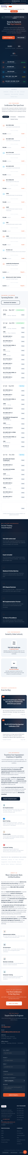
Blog (23, 9)
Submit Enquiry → (14, 1095)
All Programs (5, 116)
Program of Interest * (9, 1077)
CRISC (2, 1137)
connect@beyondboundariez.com (19, 3)
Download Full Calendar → (10, 302)
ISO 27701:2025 (20, 1113)
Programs (5, 9)
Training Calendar (11, 9)
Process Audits (4, 1142)
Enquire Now (14, 11)
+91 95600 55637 (7, 3)
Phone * (5, 1057)
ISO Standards (13, 116)
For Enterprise (17, 9)
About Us (19, 1131)
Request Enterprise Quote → (10, 798)
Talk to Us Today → (14, 1003)
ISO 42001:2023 (20, 1110)
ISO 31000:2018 (20, 1117)
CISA (2, 1135)
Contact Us (19, 1143)
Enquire (23, 272)
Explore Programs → (8, 37)
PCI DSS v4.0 (19, 1119)
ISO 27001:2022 (20, 1108)
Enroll (24, 133)
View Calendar (20, 37)
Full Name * (6, 1050)
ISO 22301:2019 (20, 1115)
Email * (5, 1064)
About (21, 9)
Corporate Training (14, 119)
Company (5, 1071)
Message (5, 1084)
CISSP (2, 1133)
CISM (2, 1131)
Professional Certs (21, 116)
